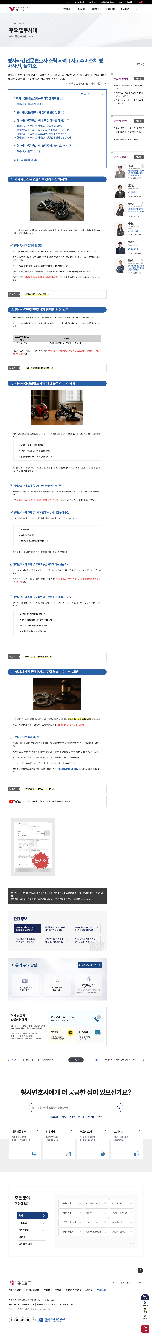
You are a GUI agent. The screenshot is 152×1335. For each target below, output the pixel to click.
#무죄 (100, 1116)
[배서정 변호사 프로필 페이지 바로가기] (129, 229)
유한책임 (58, 1290)
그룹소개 (66, 9)
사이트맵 (88, 1290)
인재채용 (129, 2)
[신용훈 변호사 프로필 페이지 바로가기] (129, 247)
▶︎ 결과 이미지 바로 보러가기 (26, 160)
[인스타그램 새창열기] (33, 1320)
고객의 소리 (92, 2)
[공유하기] (142, 65)
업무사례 (81, 9)
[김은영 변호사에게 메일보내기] (142, 204)
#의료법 (81, 1116)
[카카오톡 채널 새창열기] (22, 1320)
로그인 (68, 2)
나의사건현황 (79, 2)
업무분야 (95, 9)
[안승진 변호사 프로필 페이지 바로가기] (129, 266)
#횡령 (64, 1116)
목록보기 (76, 1060)
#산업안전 (54, 1116)
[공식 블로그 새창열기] (16, 1320)
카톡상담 (145, 1312)
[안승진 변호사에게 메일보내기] (142, 260)
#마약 (72, 1116)
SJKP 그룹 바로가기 (121, 1282)
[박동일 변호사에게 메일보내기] (142, 166)
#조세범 (90, 1116)
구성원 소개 (110, 9)
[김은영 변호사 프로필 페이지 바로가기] (129, 210)
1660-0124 (112, 2)
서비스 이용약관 (15, 1290)
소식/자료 (125, 9)
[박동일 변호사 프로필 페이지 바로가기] (129, 172)
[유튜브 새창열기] (27, 1320)
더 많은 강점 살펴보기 (88, 965)
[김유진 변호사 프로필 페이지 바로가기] (129, 191)
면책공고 (47, 1290)
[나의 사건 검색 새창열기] (11, 1320)
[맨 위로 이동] (140, 1270)
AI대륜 (141, 2)
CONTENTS (94, 93)
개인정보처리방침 (33, 1290)
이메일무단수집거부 (73, 1290)
